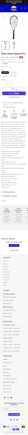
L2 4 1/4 (14, 72)
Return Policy (6, 274)
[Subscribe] (23, 409)
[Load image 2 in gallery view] (14, 45)
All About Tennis (11, 432)
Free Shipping (6, 279)
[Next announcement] (25, 2)
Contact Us (5, 266)
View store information (9, 107)
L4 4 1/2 (14, 76)
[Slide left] (10, 227)
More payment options (14, 97)
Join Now (5, 285)
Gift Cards (5, 269)
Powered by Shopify (19, 432)
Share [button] (4, 200)
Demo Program (6, 271)
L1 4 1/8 (5, 72)
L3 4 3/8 (6, 76)
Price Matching (6, 277)
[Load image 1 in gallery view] (5, 45)
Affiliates (5, 282)
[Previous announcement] (3, 2)
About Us (5, 263)
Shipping (3, 59)
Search (4, 261)
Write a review (14, 245)
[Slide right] (17, 227)
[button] (2, 8)
